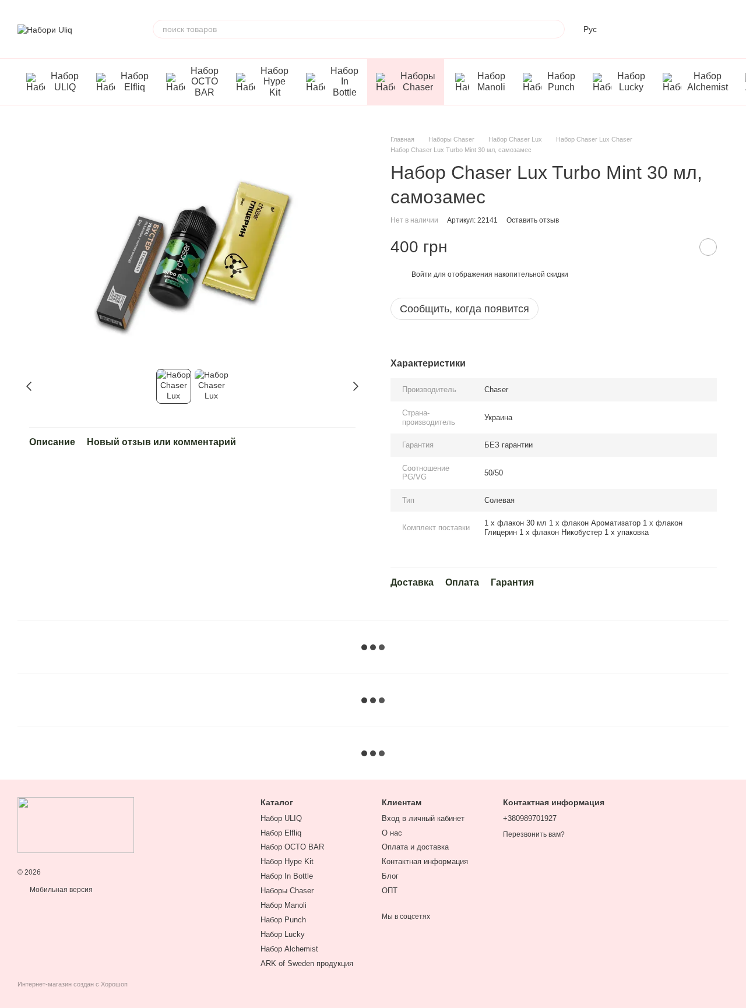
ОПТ (389, 890)
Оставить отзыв (532, 220)
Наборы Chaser (417, 81)
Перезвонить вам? (534, 834)
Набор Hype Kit (274, 81)
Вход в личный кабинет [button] (423, 818)
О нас (392, 833)
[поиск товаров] (555, 29)
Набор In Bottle (344, 81)
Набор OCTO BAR (205, 81)
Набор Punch (561, 81)
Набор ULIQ (65, 81)
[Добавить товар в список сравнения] (679, 247)
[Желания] (658, 29)
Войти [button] (421, 274)
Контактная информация (425, 861)
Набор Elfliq (135, 81)
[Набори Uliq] (75, 825)
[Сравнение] (628, 29)
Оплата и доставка (415, 847)
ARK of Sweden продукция (307, 963)
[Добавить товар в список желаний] (708, 247)
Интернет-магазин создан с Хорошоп (72, 984)
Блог (390, 876)
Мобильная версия (60, 890)
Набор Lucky (631, 81)
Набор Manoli (491, 81)
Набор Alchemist (707, 81)
